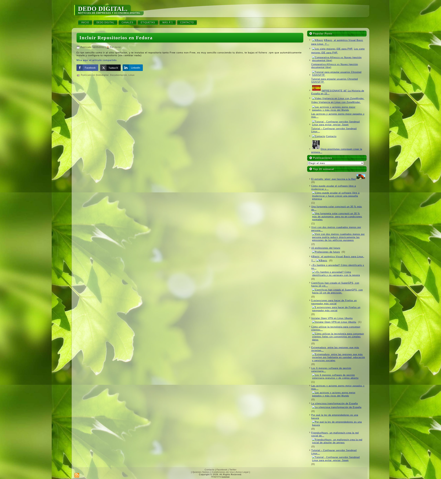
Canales (127, 22)
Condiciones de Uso (223, 472)
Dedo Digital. (103, 8)
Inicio (85, 22)
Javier (117, 47)
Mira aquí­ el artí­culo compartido (96, 60)
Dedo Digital (105, 22)
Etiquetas (148, 22)
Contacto (187, 22)
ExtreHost (225, 477)
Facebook (222, 469)
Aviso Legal (242, 472)
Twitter (233, 469)
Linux (132, 75)
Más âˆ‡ (167, 22)
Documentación (118, 75)
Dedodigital (102, 75)
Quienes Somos (201, 472)
